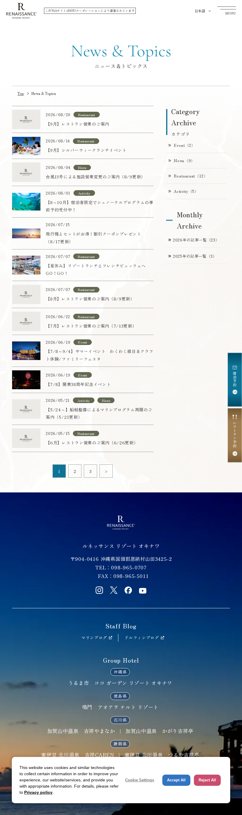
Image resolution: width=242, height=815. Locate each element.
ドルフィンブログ (141, 637)
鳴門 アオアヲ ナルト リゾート (120, 707)
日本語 (199, 10)
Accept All (176, 780)
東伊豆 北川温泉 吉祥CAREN (77, 754)
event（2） (184, 145)
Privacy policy (38, 792)
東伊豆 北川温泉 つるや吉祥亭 (162, 754)
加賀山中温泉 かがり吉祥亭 (159, 731)
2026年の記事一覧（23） (196, 240)
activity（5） (186, 191)
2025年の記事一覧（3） (195, 256)
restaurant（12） (190, 176)
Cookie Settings (139, 780)
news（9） (184, 160)
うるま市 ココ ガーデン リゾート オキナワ (120, 682)
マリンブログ (94, 637)
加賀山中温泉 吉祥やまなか (81, 731)
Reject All (207, 780)
